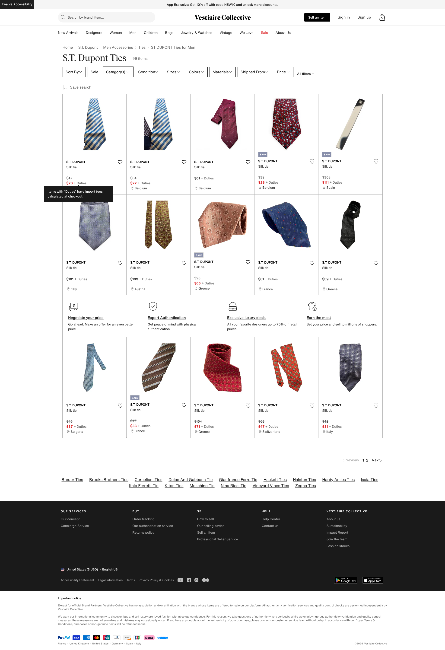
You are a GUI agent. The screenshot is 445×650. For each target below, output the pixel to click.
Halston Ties (304, 480)
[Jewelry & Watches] (216, 33)
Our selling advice (210, 525)
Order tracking (143, 519)
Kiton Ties (174, 486)
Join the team (337, 539)
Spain (129, 643)
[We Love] (257, 33)
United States (100, 643)
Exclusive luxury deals (246, 317)
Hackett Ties (275, 480)
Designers (94, 32)
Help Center (271, 519)
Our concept (70, 519)
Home (68, 47)
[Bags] (177, 33)
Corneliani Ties (148, 480)
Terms (130, 580)
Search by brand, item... (86, 17)
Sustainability (337, 525)
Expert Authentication (167, 317)
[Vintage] (236, 33)
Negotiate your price (86, 317)
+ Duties (80, 183)
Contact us (270, 525)
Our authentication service (152, 525)
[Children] (161, 33)
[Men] (140, 33)
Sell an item (317, 17)
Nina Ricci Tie (233, 486)
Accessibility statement (77, 580)
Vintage (225, 32)
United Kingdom (79, 643)
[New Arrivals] (82, 33)
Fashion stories (338, 546)
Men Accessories (118, 47)
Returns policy (143, 532)
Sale (264, 32)
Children (151, 32)
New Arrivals (68, 32)
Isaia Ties (369, 480)
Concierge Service (75, 525)
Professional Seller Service (217, 539)
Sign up (364, 17)
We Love (247, 32)
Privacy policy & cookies (156, 580)
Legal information (110, 580)
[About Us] (294, 33)
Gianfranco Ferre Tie (238, 480)
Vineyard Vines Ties (271, 486)
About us (333, 519)
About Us (283, 32)
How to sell (205, 519)
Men (133, 32)
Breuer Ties (72, 480)
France (62, 643)
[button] (382, 17)
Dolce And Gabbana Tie (190, 480)
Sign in (344, 17)
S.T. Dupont (88, 47)
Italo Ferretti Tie (144, 486)
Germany (117, 643)
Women (116, 32)
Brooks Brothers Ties (108, 480)
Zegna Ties (305, 486)
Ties (142, 47)
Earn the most (319, 317)
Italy (138, 643)
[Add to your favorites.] (120, 162)
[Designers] (106, 33)
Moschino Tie (202, 486)
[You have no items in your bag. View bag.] (382, 17)
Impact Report (337, 532)
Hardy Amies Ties (338, 480)
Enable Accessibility (17, 4)
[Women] (125, 33)
